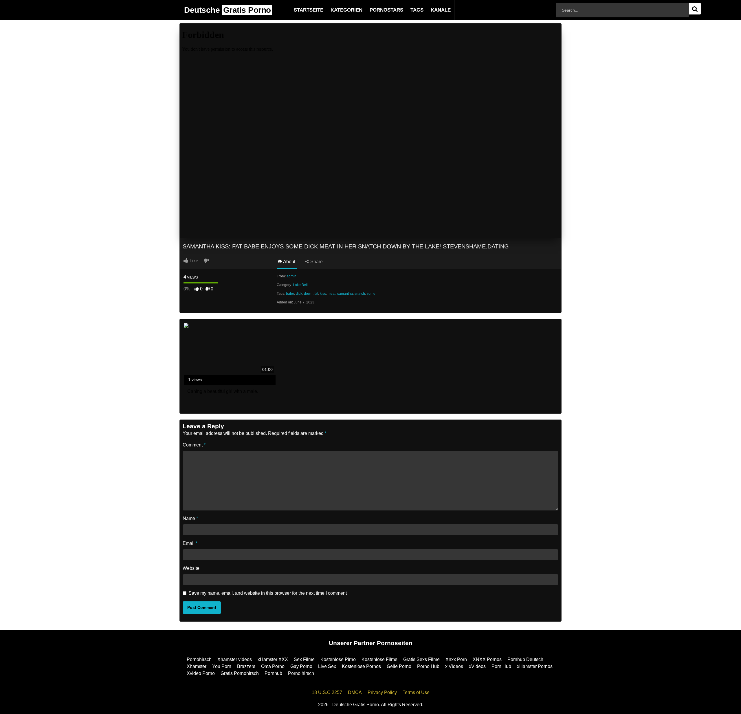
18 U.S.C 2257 (327, 692)
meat (331, 294)
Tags (407, 10)
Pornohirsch (199, 659)
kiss (323, 294)
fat (316, 294)
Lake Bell (300, 285)
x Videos (454, 666)
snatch (360, 294)
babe (290, 294)
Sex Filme (304, 659)
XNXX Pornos (487, 659)
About (288, 261)
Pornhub (273, 673)
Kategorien (337, 10)
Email (190, 543)
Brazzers (246, 666)
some (371, 294)
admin (291, 276)
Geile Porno (399, 666)
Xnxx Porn (456, 659)
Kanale (431, 10)
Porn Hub (501, 666)
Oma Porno (273, 666)
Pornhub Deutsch (525, 659)
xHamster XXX (273, 659)
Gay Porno (301, 666)
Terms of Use (416, 692)
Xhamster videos (234, 659)
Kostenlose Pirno (338, 659)
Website (191, 568)
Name (190, 518)
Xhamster (196, 666)
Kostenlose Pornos (361, 666)
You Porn (221, 666)
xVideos (477, 666)
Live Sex (327, 666)
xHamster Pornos (535, 666)
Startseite (299, 10)
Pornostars (377, 10)
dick (299, 294)
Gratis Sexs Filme (421, 659)
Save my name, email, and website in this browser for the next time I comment (267, 593)
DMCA (355, 692)
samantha (345, 294)
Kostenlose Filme (379, 659)
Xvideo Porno (201, 673)
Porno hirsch (301, 673)
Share (316, 261)
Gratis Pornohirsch (240, 673)
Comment (194, 444)
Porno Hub (428, 666)
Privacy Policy (382, 692)
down (308, 294)
